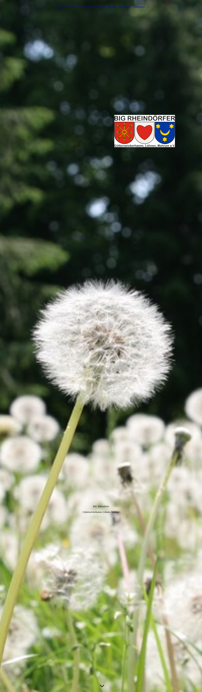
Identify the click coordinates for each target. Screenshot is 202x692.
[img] (101, 346)
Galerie (101, 7)
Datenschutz (139, 7)
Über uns (74, 7)
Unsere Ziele (88, 7)
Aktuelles (61, 7)
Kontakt (112, 7)
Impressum (124, 7)
